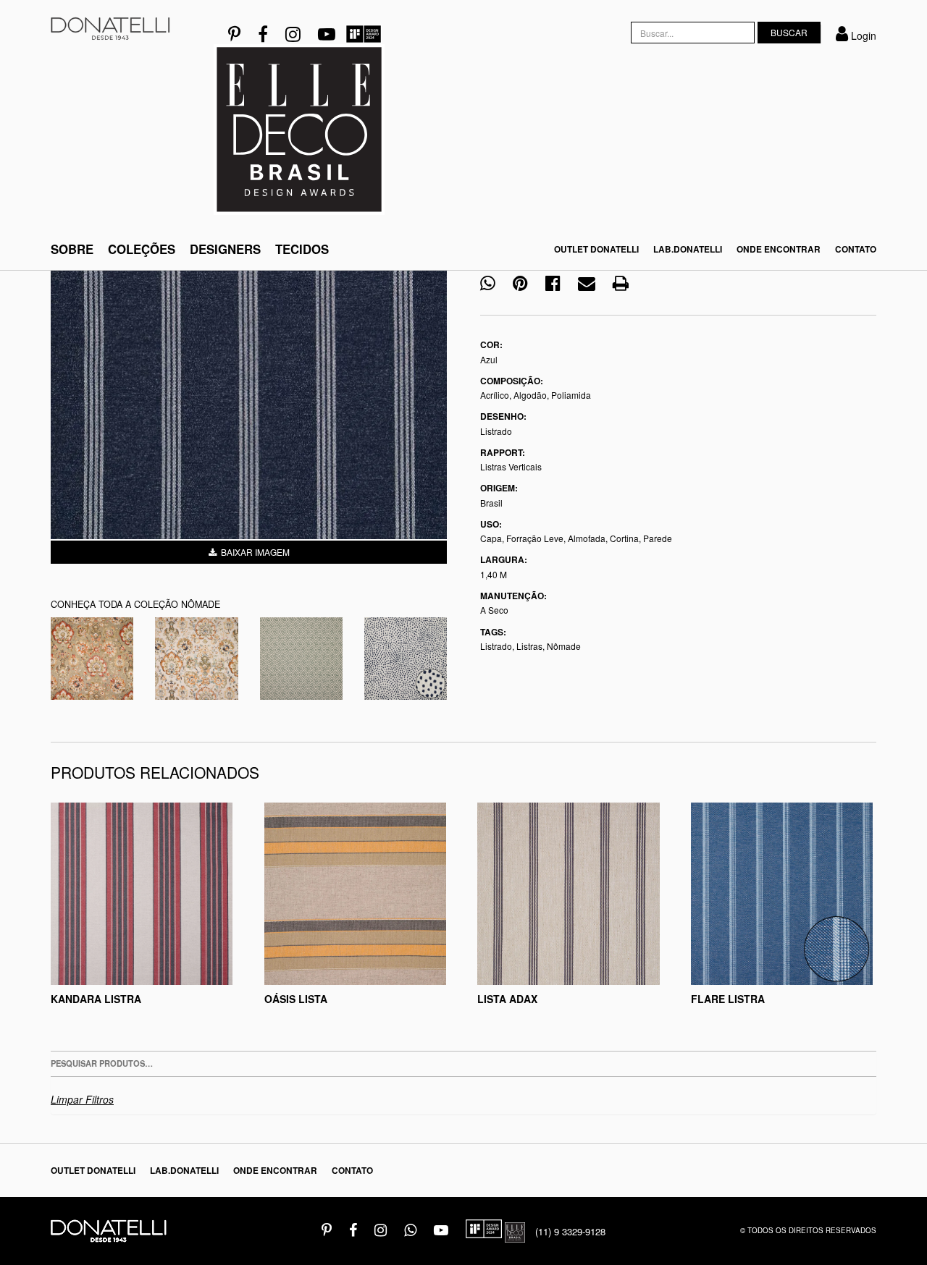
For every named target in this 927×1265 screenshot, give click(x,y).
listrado (496, 646)
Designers (225, 249)
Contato (855, 249)
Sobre (72, 249)
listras (529, 646)
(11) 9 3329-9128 (570, 1231)
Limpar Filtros (82, 1099)
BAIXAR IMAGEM (253, 552)
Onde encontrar (779, 249)
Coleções (141, 249)
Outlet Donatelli (596, 249)
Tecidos (302, 249)
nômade (564, 646)
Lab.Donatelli (687, 249)
